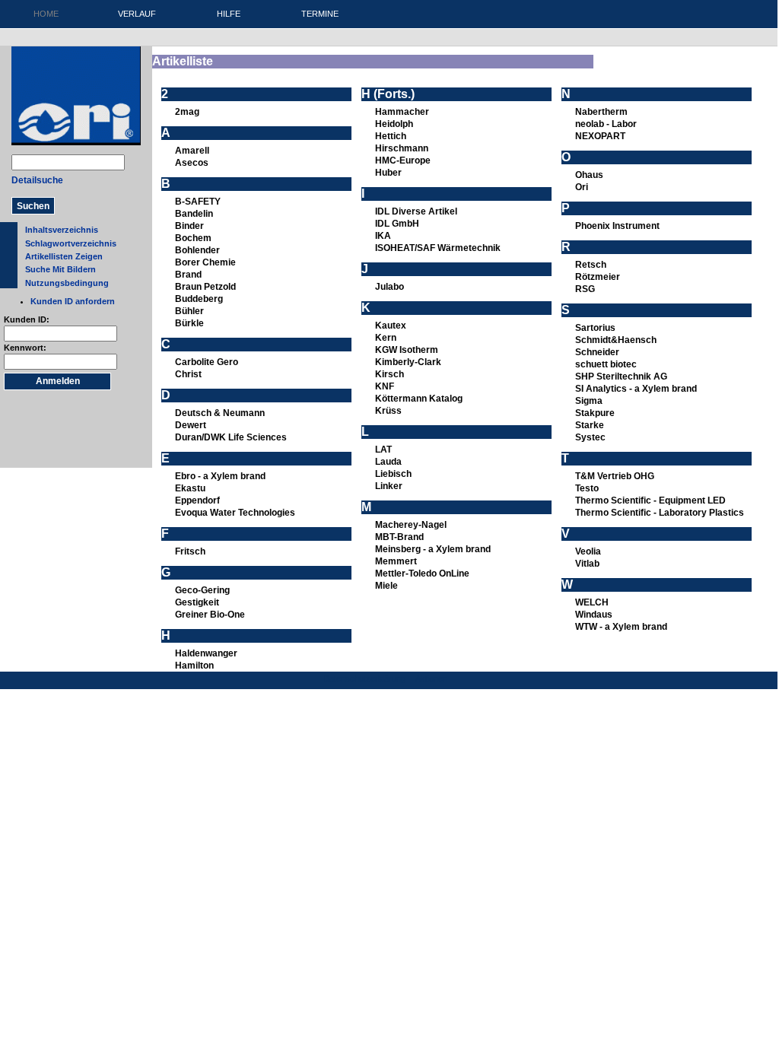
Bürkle (189, 323)
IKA (383, 235)
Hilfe (228, 13)
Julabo (389, 286)
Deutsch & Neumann (220, 413)
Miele (386, 585)
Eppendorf (197, 500)
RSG (585, 289)
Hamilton (194, 665)
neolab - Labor (606, 124)
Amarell (192, 150)
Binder (189, 226)
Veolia (588, 551)
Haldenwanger (206, 653)
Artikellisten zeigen (64, 256)
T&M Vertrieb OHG (614, 476)
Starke (589, 425)
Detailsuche (37, 180)
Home (46, 13)
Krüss (388, 410)
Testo (587, 488)
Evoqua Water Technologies (235, 512)
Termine (320, 13)
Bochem (193, 238)
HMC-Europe (403, 160)
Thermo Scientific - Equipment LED (650, 500)
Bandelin (194, 213)
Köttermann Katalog (419, 398)
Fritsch (190, 551)
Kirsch (389, 374)
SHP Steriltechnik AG (621, 376)
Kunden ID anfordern (72, 301)
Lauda (388, 461)
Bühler (189, 311)
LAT (383, 449)
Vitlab (587, 563)
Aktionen (431, 678)
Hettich (390, 136)
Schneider (597, 352)
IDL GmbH (397, 223)
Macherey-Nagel (411, 525)
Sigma (589, 401)
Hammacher (402, 111)
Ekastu (190, 488)
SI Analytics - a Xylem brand (636, 388)
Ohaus (589, 175)
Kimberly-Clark (408, 362)
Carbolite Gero (206, 362)
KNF (384, 386)
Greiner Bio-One (210, 614)
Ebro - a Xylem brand (220, 476)
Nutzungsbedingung (67, 283)
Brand (188, 274)
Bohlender (197, 250)
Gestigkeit (197, 602)
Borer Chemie (205, 262)
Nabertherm (601, 111)
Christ (188, 374)
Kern (385, 337)
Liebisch (393, 474)
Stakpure (595, 413)
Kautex (390, 325)
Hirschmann (401, 148)
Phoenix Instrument (617, 226)
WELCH (592, 602)
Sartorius (595, 328)
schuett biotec (606, 364)
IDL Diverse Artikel (416, 211)
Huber (388, 172)
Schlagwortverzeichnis (70, 243)
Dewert (190, 425)
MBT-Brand (399, 537)
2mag (187, 111)
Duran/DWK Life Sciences (231, 437)
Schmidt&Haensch (616, 340)
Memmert (396, 561)
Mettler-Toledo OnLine (422, 573)
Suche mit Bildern (60, 269)
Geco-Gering (202, 590)
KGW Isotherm (406, 350)
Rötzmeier (597, 277)
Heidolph (394, 124)
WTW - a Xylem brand (621, 626)
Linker (388, 486)
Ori (581, 187)
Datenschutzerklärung (364, 678)
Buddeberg (199, 299)
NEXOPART (600, 136)
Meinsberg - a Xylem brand (433, 549)
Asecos (191, 162)
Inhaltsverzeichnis (61, 229)
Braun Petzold (205, 286)
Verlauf (137, 13)
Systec (590, 437)
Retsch (590, 264)
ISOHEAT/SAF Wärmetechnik (438, 248)
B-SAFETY (198, 201)
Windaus (593, 614)
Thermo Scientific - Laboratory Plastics (659, 512)
